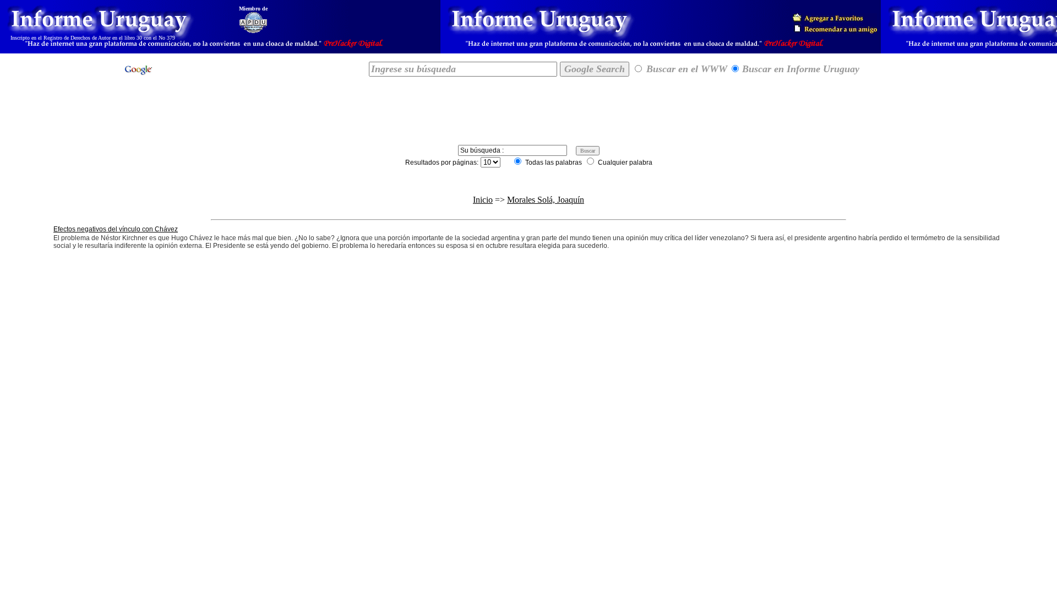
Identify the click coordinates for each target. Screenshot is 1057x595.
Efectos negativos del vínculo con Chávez (115, 229)
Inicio (483, 199)
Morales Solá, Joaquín (545, 199)
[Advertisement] (528, 108)
